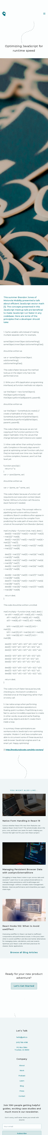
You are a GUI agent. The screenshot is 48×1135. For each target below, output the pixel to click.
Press (22, 1091)
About (22, 1066)
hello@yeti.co (21, 1037)
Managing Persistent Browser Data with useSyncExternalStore (22, 871)
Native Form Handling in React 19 (21, 821)
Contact (22, 1096)
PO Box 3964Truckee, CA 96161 (22, 1048)
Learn (22, 1081)
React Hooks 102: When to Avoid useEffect (20, 928)
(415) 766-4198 (22, 1042)
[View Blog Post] (24, 805)
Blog (22, 1086)
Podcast (22, 1076)
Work (22, 1071)
